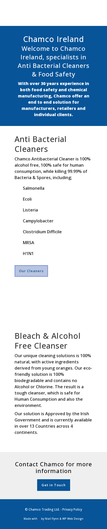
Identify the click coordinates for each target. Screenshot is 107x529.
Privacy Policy (72, 509)
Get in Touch (54, 485)
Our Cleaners (31, 271)
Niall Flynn (52, 518)
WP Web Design (72, 518)
